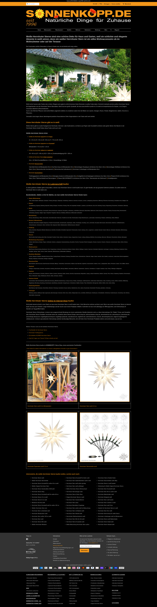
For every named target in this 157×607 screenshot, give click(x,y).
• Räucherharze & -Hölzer (53, 593)
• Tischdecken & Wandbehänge (97, 583)
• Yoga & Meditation (94, 601)
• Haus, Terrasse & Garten (96, 578)
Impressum (56, 541)
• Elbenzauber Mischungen (32, 580)
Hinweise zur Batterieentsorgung (61, 560)
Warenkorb (128, 4)
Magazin (117, 30)
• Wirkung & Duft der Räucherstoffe (55, 603)
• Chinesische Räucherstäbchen (55, 588)
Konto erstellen (116, 4)
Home (39, 30)
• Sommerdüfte (72, 595)
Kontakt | (96, 3)
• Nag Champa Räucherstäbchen (55, 578)
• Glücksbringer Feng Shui (96, 598)
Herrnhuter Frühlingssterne (36, 332)
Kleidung (97, 30)
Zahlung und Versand (58, 551)
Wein (106, 30)
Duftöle (69, 30)
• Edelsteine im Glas (116, 598)
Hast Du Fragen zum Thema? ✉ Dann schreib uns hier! (43, 338)
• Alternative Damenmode (117, 578)
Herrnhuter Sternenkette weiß (88, 466)
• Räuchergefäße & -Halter (53, 598)
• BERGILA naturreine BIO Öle (75, 580)
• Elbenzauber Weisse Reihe (32, 585)
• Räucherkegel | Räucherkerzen (55, 595)
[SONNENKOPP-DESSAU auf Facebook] (27, 539)
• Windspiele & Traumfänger (96, 590)
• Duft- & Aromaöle (73, 585)
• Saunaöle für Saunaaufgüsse (97, 580)
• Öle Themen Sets (73, 583)
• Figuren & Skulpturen (95, 593)
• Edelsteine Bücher (116, 595)
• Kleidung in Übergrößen (117, 585)
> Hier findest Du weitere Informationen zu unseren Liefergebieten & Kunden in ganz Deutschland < (52, 348)
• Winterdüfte (72, 598)
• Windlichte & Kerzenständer (96, 585)
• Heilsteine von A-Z (116, 593)
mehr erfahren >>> (93, 542)
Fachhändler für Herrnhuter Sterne (38, 330)
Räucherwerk (59, 30)
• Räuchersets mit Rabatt (53, 601)
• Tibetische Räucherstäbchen (54, 583)
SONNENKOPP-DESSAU (76, 565)
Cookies (55, 556)
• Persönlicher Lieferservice (32, 590)
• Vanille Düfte (72, 603)
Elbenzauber (47, 30)
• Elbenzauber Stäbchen (31, 578)
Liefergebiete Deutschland (60, 558)
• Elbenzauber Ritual (30, 583)
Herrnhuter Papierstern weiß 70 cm (37, 466)
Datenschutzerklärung (58, 554)
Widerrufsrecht (57, 543)
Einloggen (107, 4)
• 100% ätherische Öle (74, 578)
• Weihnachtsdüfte (73, 601)
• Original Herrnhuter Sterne (96, 603)
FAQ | (102, 3)
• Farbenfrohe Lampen (95, 588)
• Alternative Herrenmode (117, 580)
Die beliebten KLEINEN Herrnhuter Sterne (40, 335)
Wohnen (78, 30)
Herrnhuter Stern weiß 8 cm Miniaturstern (39, 406)
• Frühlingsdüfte (72, 593)
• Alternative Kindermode (117, 583)
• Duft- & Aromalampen (74, 588)
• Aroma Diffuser (72, 590)
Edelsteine (88, 30)
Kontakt (55, 539)
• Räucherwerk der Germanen (54, 590)
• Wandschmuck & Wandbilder (97, 595)
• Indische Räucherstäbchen (54, 580)
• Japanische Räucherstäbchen (54, 585)
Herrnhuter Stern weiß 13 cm (88, 406)
